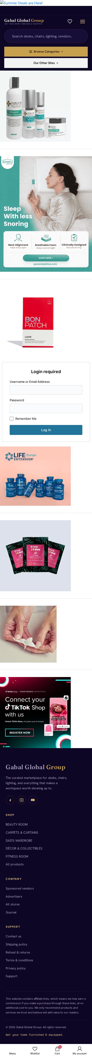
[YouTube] (32, 799)
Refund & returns (18, 952)
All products (15, 864)
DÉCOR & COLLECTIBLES (24, 848)
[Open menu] (82, 21)
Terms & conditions (19, 960)
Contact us (13, 936)
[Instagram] (21, 799)
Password (17, 400)
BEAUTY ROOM (17, 824)
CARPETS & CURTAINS (22, 832)
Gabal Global (35, 767)
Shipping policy (16, 944)
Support (11, 976)
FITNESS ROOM (17, 856)
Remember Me (26, 418)
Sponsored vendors (20, 888)
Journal (11, 912)
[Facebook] (10, 799)
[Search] (81, 36)
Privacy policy (16, 968)
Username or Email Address (30, 382)
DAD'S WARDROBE (19, 840)
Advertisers (14, 896)
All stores (13, 904)
